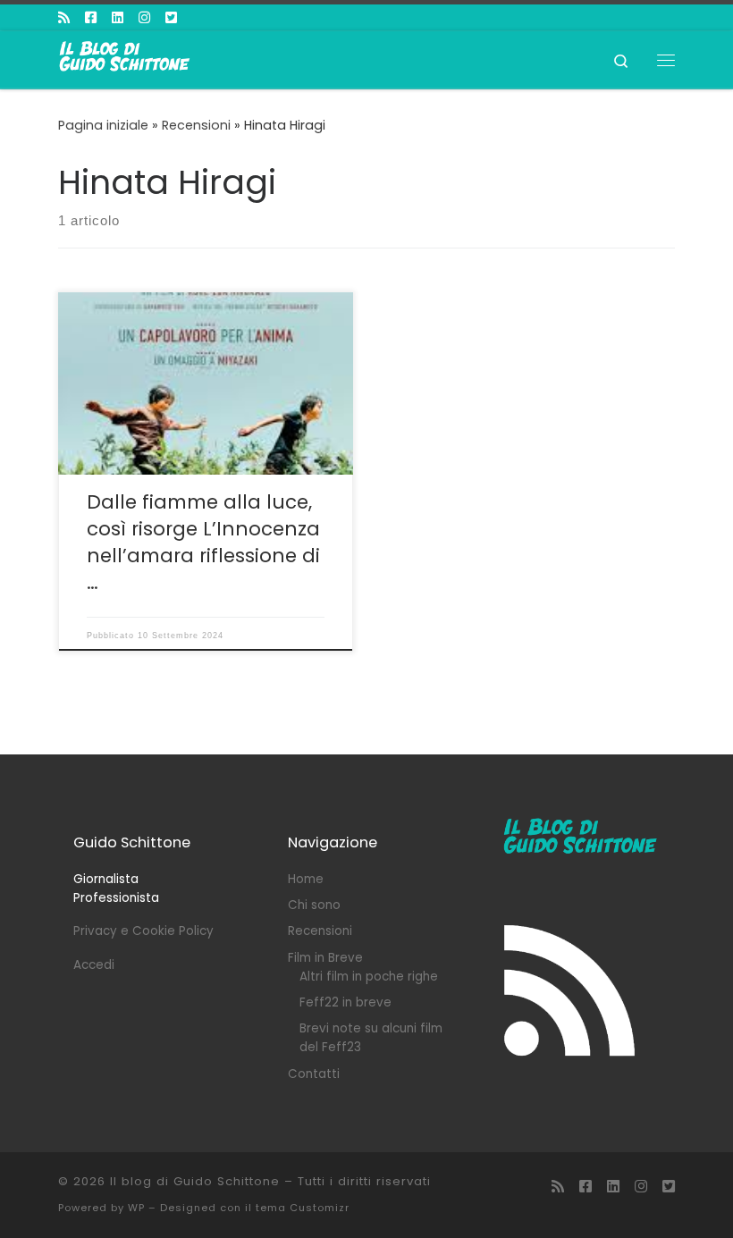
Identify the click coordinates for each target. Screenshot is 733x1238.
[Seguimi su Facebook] (91, 17)
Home (306, 879)
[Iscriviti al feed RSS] (64, 17)
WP (136, 1207)
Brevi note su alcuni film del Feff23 (370, 1038)
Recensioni (196, 125)
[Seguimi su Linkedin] (117, 17)
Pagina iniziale (103, 125)
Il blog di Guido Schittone (195, 1181)
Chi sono (314, 905)
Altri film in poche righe (368, 976)
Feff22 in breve (345, 1002)
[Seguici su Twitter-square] (171, 17)
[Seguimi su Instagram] (144, 17)
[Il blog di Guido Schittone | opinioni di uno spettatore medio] (125, 58)
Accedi (93, 964)
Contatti (314, 1073)
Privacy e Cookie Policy (143, 930)
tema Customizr (303, 1207)
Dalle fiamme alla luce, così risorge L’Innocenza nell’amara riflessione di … (203, 542)
